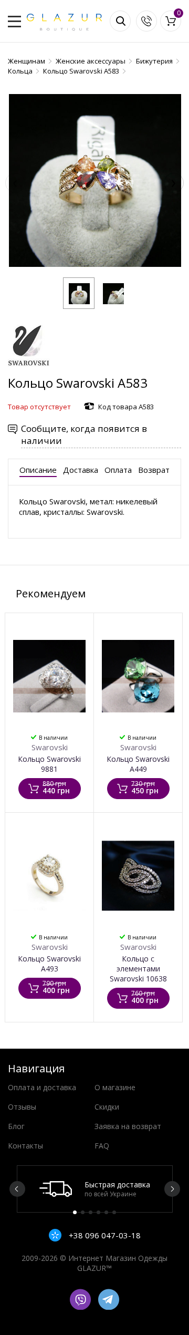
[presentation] (15, 183)
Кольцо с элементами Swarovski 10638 (138, 969)
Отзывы (22, 1107)
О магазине (114, 1087)
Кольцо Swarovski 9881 (49, 764)
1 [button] (75, 1212)
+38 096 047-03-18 (104, 1235)
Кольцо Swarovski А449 (138, 764)
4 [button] (98, 1212)
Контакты (25, 1146)
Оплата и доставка (42, 1087)
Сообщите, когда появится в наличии (84, 434)
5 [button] (106, 1212)
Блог (16, 1126)
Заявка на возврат (127, 1126)
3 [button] (90, 1212)
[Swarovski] (29, 369)
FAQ (101, 1146)
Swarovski (50, 747)
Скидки (106, 1107)
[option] (95, 1188)
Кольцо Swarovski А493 (49, 964)
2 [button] (83, 1212)
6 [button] (114, 1212)
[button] (78, 293)
